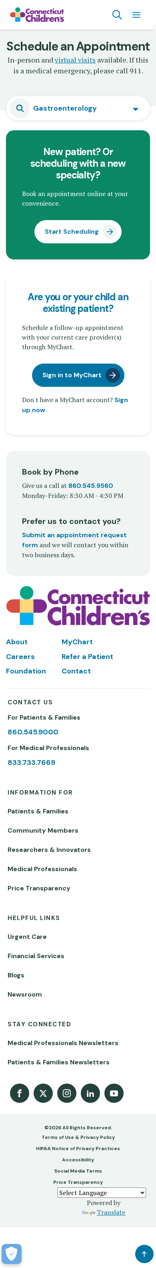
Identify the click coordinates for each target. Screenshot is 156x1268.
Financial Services (36, 956)
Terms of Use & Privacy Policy (78, 1137)
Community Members (43, 830)
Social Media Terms (78, 1171)
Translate (111, 1212)
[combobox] (78, 108)
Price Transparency (39, 888)
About (17, 642)
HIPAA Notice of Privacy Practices (78, 1148)
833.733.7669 (31, 762)
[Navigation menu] (136, 14)
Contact (76, 671)
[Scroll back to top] (144, 1254)
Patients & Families (38, 811)
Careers (20, 656)
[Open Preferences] (12, 1254)
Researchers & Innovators (49, 849)
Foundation (26, 671)
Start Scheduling (72, 231)
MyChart (77, 642)
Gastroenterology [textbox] (65, 108)
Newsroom (25, 994)
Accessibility (78, 1160)
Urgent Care (27, 936)
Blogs (16, 975)
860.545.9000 (33, 732)
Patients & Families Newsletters (59, 1062)
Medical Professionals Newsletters (63, 1043)
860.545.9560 (90, 485)
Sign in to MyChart (72, 375)
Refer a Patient (87, 656)
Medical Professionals (42, 869)
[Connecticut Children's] (37, 14)
